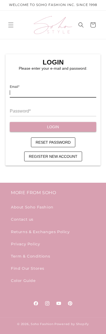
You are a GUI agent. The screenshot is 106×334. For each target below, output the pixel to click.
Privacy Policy (25, 244)
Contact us (22, 219)
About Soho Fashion (32, 207)
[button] (11, 25)
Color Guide (23, 280)
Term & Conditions (30, 256)
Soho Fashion (42, 324)
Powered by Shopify (71, 324)
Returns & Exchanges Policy (40, 231)
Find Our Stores (27, 268)
